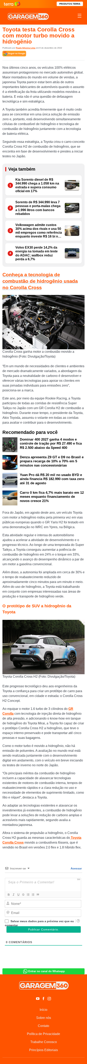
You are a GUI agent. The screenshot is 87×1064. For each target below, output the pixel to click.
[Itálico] (13, 894)
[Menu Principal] (79, 16)
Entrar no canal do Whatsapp (46, 971)
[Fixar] (23, 894)
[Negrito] (8, 894)
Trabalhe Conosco (43, 1042)
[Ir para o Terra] (12, 4)
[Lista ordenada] (27, 894)
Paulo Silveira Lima (25, 48)
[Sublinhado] (18, 894)
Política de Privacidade (43, 1034)
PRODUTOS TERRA (69, 4)
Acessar (76, 868)
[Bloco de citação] (37, 894)
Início (43, 1009)
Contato (43, 1026)
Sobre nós (43, 1017)
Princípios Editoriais (43, 1050)
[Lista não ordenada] (32, 894)
